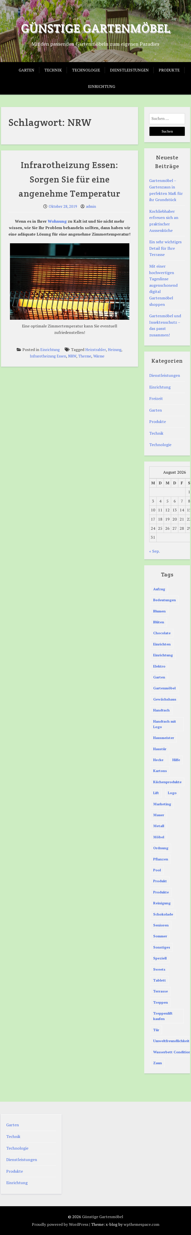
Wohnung (57, 221)
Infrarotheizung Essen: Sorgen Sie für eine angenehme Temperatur (69, 179)
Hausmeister (163, 737)
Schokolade (163, 914)
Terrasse (160, 991)
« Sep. (154, 551)
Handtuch (161, 710)
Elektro (159, 666)
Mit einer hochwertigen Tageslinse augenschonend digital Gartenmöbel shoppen (163, 285)
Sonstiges (161, 947)
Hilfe (176, 759)
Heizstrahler (95, 349)
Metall (158, 825)
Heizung (114, 349)
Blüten (158, 622)
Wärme (98, 356)
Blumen (159, 611)
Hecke (158, 759)
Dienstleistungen (129, 70)
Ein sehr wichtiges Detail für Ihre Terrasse (165, 248)
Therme (84, 356)
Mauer (158, 814)
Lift (156, 792)
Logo (172, 792)
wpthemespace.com (141, 1224)
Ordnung (160, 848)
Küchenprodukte (167, 781)
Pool (157, 870)
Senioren (161, 925)
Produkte (169, 70)
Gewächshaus (164, 699)
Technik (53, 70)
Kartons (160, 770)
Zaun (157, 1062)
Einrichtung (101, 86)
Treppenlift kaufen (163, 1016)
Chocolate (162, 633)
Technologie (86, 70)
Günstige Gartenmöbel (95, 28)
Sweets (159, 969)
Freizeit (156, 398)
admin (91, 206)
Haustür (159, 748)
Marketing (162, 804)
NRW (72, 356)
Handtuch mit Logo (164, 724)
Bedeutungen (164, 600)
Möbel (158, 837)
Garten (26, 70)
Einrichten (162, 644)
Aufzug (159, 589)
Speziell (160, 958)
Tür (156, 1029)
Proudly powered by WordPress (60, 1224)
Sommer (160, 936)
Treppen (160, 1002)
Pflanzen (160, 859)
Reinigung (162, 903)
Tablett (159, 980)
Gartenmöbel (164, 688)
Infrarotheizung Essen (48, 356)
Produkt (160, 881)
